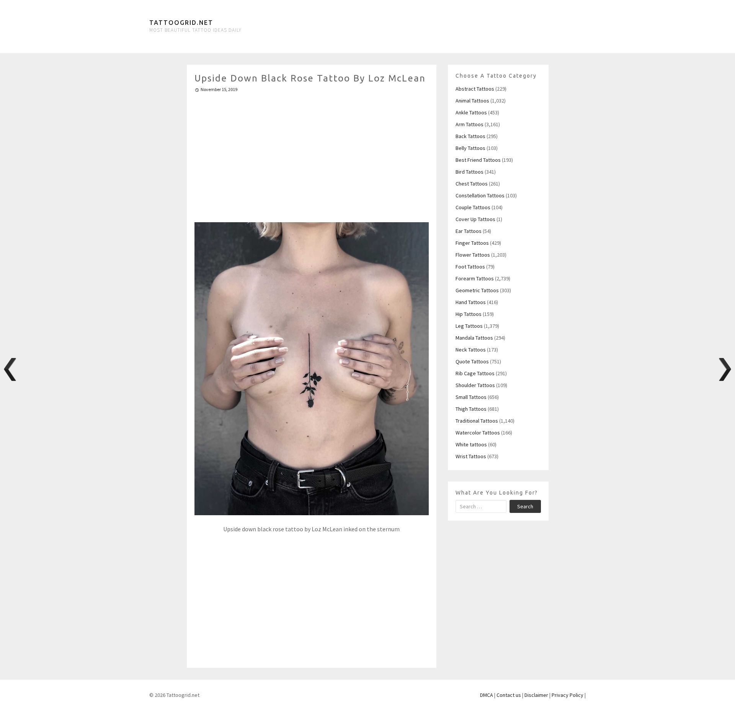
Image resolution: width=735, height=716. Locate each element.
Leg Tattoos (469, 325)
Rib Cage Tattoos (475, 373)
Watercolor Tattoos (478, 432)
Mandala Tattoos (474, 337)
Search (525, 506)
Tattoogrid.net (181, 22)
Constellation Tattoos (480, 195)
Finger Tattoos (472, 242)
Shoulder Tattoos (475, 385)
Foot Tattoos (470, 266)
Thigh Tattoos (471, 408)
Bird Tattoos (469, 171)
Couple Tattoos (473, 207)
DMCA (486, 695)
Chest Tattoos (472, 183)
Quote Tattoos (472, 361)
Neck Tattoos (471, 349)
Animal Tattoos (472, 100)
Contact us (509, 695)
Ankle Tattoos (471, 112)
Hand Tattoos (471, 302)
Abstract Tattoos (475, 88)
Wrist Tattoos (471, 456)
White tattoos (471, 444)
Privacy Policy (567, 695)
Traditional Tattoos (477, 420)
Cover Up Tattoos (475, 219)
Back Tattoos (470, 136)
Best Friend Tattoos (478, 159)
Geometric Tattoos (477, 290)
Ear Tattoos (469, 231)
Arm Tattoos (469, 124)
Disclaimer (536, 695)
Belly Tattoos (470, 148)
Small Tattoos (471, 397)
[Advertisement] (311, 154)
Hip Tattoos (469, 314)
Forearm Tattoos (475, 278)
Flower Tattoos (473, 254)
